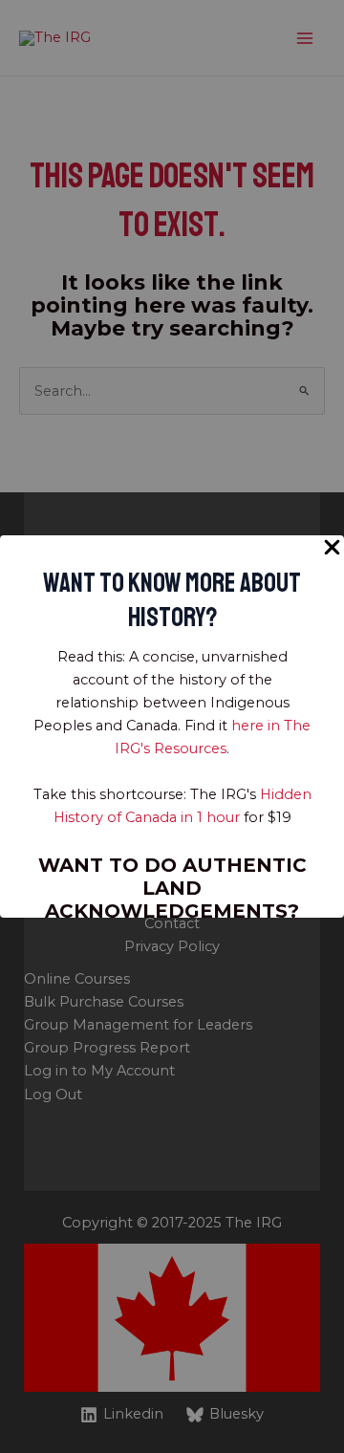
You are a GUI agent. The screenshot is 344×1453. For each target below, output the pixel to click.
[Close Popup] (332, 548)
